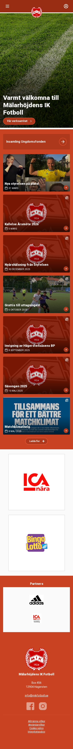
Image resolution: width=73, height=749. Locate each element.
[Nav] (7, 6)
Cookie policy (36, 728)
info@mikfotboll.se (36, 695)
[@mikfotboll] (43, 706)
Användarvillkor (36, 724)
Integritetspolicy (36, 731)
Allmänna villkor (36, 721)
